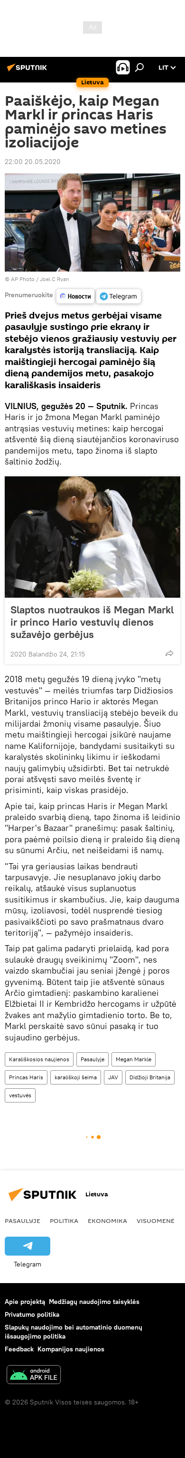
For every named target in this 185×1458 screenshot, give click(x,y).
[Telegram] (118, 296)
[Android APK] (33, 1375)
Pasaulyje (92, 1059)
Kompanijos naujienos (70, 1349)
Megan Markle (133, 1059)
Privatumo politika (32, 1314)
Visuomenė (156, 1220)
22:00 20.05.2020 (33, 161)
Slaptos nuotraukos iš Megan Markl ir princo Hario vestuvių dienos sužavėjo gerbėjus (92, 621)
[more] (169, 653)
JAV (113, 1077)
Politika (64, 1220)
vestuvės (20, 1095)
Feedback (19, 1349)
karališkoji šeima (76, 1077)
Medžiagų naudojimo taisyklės (94, 1301)
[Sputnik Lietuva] (28, 71)
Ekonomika (107, 1220)
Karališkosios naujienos (39, 1059)
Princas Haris (26, 1077)
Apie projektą (25, 1301)
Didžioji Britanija (150, 1077)
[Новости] (75, 296)
